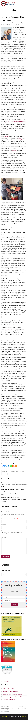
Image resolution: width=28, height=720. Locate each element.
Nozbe (6, 236)
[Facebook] (3, 466)
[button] (25, 3)
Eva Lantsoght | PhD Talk (15, 716)
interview (4, 473)
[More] (16, 466)
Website (3, 524)
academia (4, 471)
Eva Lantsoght (5, 681)
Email (16, 519)
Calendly (14, 150)
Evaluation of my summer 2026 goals (12, 694)
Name (3, 519)
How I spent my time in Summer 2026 (12, 697)
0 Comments (16, 24)
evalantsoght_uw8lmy (18, 22)
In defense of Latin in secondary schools (11, 482)
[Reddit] (13, 466)
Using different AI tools (9, 699)
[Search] (14, 574)
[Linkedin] (8, 466)
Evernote (23, 140)
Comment (4, 537)
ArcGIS (20, 138)
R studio (6, 136)
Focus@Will (9, 329)
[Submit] (25, 574)
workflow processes (12, 473)
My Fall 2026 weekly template (10, 691)
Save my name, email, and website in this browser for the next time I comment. (12, 533)
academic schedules (13, 471)
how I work (22, 471)
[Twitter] (5, 466)
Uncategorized (6, 24)
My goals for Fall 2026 (8, 688)
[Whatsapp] (11, 466)
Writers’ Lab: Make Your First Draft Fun (11, 497)
